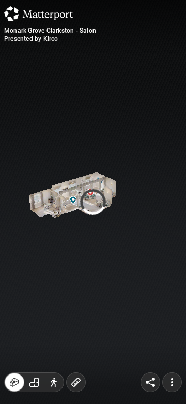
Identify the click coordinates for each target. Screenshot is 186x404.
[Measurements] (76, 382)
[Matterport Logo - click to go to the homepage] (38, 13)
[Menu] (172, 382)
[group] (34, 382)
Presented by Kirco (31, 38)
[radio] (14, 382)
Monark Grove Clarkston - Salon (50, 30)
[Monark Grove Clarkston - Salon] (93, 202)
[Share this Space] (150, 382)
